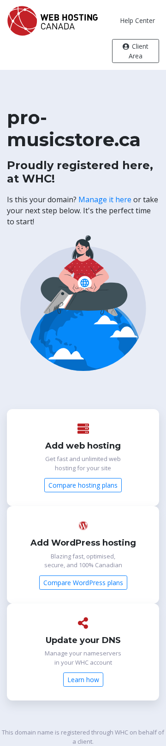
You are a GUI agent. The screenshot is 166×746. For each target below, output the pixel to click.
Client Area (138, 51)
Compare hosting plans (83, 485)
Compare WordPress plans (83, 582)
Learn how (83, 679)
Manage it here (104, 199)
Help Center (137, 20)
